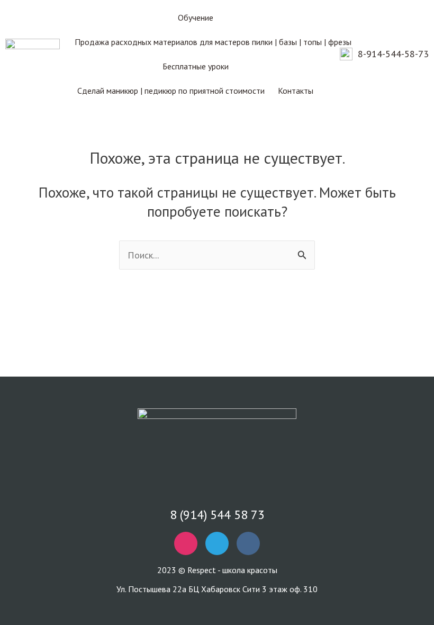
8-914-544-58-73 (393, 54)
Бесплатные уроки (195, 66)
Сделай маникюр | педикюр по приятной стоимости (171, 90)
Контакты (295, 90)
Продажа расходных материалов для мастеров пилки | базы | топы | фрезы (213, 42)
